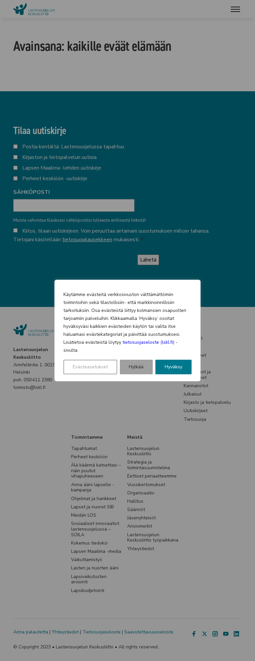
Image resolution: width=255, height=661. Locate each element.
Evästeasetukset (90, 367)
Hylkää (136, 367)
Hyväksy (173, 367)
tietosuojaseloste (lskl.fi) (148, 342)
